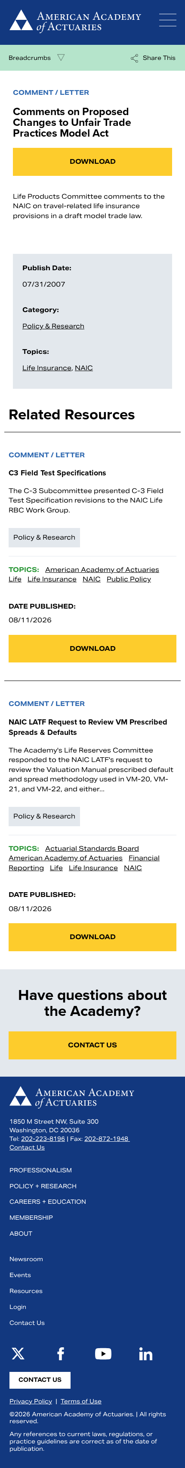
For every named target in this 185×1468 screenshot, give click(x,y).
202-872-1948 (107, 1139)
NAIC (84, 368)
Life (15, 579)
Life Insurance (46, 368)
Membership (31, 1217)
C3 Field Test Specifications (57, 472)
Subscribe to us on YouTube (103, 1353)
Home (75, 22)
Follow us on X (18, 1353)
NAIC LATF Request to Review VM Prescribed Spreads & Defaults (88, 727)
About (20, 1233)
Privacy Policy (30, 1401)
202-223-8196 (43, 1139)
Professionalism (40, 1170)
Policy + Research (43, 1186)
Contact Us (92, 1045)
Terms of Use (81, 1401)
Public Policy (129, 579)
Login (17, 1307)
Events (20, 1275)
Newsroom (26, 1259)
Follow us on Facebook (60, 1353)
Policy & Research (53, 326)
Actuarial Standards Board (92, 848)
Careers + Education (47, 1202)
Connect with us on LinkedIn (145, 1353)
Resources (26, 1291)
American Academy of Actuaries (102, 569)
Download (93, 161)
